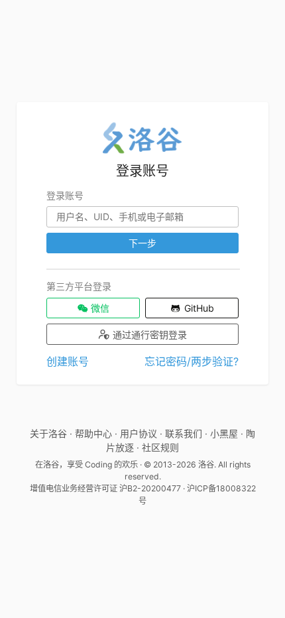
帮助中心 (93, 433)
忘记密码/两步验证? (191, 361)
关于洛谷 (48, 433)
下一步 (142, 243)
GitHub (198, 308)
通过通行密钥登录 (148, 334)
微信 (98, 308)
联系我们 (183, 433)
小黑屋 (224, 433)
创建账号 (67, 361)
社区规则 (160, 447)
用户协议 (138, 433)
